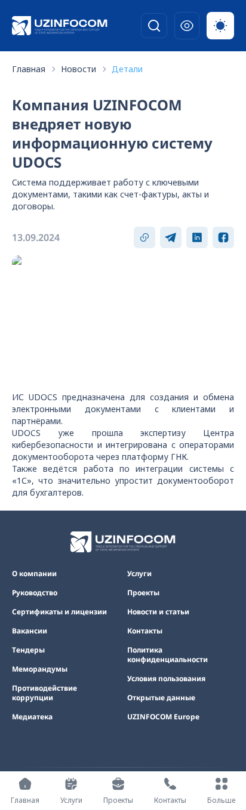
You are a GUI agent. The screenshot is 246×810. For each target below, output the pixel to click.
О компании (34, 574)
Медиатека (32, 717)
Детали (127, 69)
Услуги (139, 574)
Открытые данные (161, 698)
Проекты (143, 593)
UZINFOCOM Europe (163, 717)
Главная (28, 69)
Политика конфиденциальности (167, 654)
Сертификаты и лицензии (59, 612)
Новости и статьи (158, 612)
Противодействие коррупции (44, 693)
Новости (78, 69)
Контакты (144, 631)
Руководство (34, 593)
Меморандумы (39, 669)
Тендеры (28, 650)
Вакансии (29, 631)
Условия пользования (166, 679)
